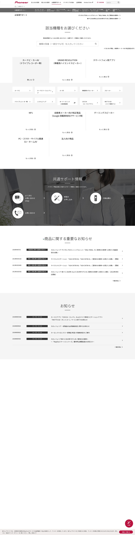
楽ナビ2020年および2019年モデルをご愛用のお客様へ (103, 18)
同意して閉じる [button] (126, 532)
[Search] (118, 2)
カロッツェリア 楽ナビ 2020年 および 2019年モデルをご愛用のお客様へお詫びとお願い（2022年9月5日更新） (84, 273)
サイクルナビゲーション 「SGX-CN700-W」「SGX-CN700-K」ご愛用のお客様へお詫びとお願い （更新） (85, 259)
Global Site (87, 2)
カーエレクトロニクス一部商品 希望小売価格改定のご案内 (70, 333)
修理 (129, 523)
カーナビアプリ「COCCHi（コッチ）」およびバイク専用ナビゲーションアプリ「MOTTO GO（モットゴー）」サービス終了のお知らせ (76, 318)
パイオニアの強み (68, 2)
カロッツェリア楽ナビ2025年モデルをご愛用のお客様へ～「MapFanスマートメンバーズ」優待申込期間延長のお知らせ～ (72, 340)
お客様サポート (56, 2)
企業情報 (79, 2)
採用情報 (101, 2)
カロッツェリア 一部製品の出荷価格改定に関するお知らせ (70, 326)
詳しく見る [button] (32, 533)
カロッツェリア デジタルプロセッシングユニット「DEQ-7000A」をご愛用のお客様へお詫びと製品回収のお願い (84, 251)
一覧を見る (115, 281)
